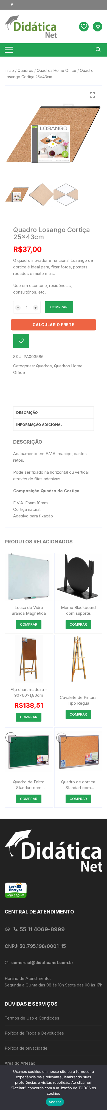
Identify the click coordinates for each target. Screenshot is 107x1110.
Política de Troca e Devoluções (34, 1033)
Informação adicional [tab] (39, 424)
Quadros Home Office (56, 70)
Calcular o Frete (54, 324)
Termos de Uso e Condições (32, 1018)
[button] (92, 95)
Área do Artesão (20, 1063)
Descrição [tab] (27, 412)
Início (9, 70)
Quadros (25, 70)
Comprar (58, 307)
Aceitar (55, 1102)
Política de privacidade (26, 1048)
